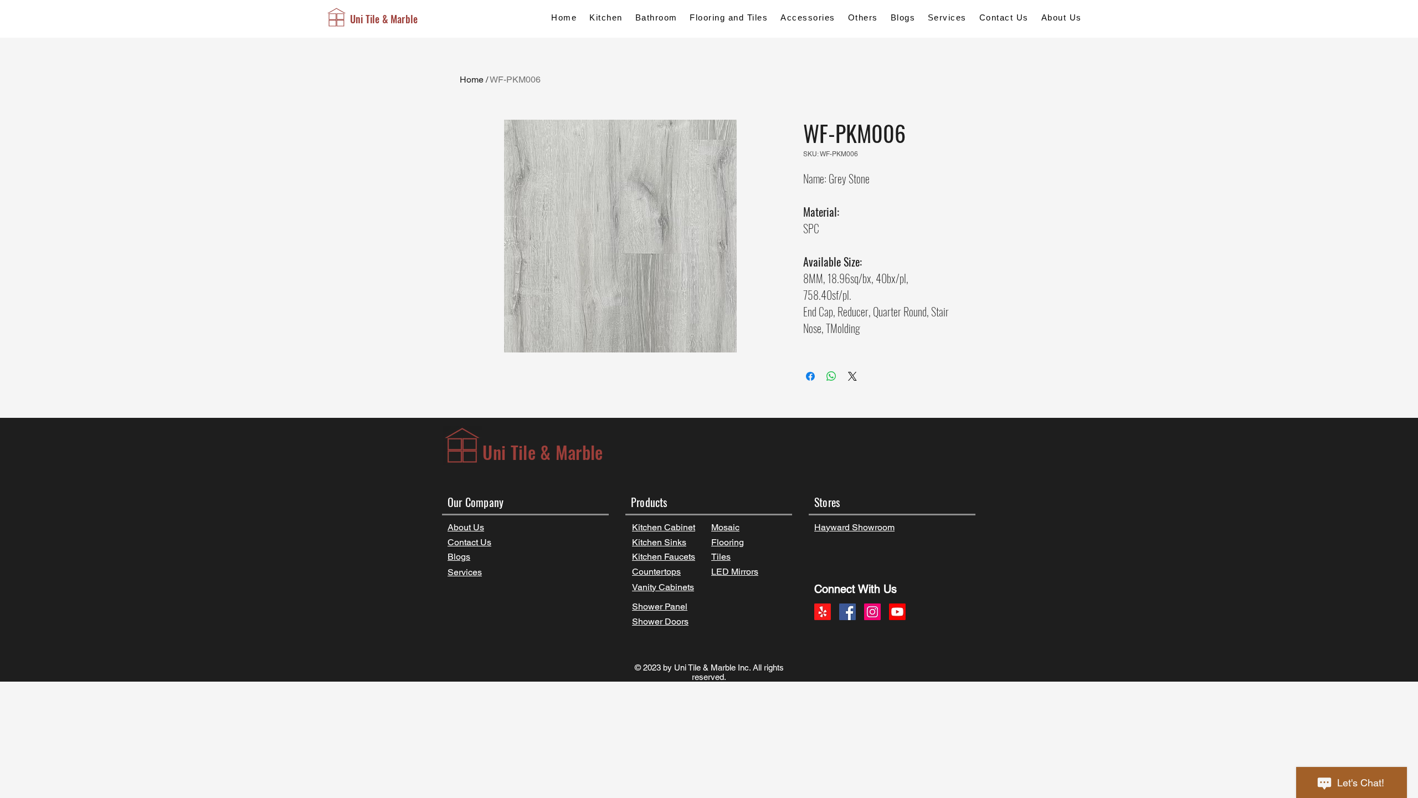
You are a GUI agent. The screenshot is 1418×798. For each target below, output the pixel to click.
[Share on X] (852, 376)
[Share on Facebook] (810, 376)
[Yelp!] (822, 611)
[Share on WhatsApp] (831, 376)
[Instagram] (872, 611)
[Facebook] (847, 611)
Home (472, 79)
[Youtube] (897, 611)
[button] (606, 17)
